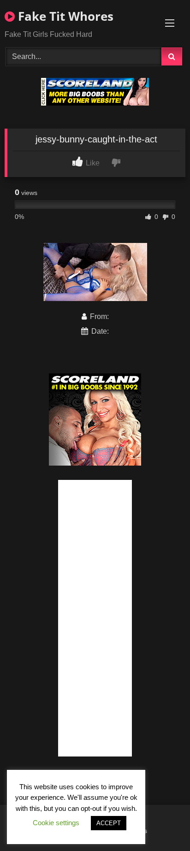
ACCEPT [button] (108, 823)
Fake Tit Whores (64, 16)
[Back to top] (161, 824)
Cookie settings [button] (56, 823)
